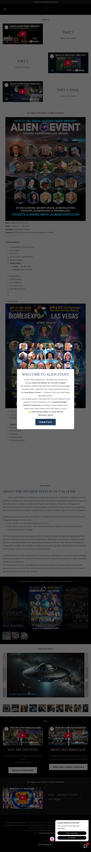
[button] (85, 846)
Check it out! (45, 422)
